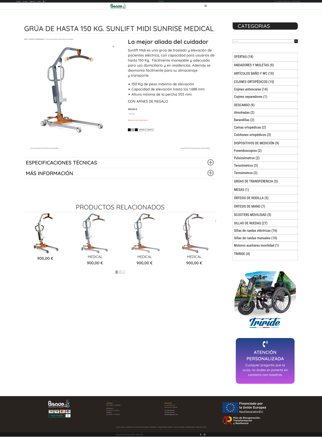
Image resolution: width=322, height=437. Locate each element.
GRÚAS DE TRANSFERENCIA (37, 39)
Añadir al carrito (146, 130)
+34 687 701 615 (169, 412)
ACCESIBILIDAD (190, 427)
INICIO (26, 39)
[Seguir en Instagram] (204, 434)
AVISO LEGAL (120, 427)
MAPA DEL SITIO (201, 427)
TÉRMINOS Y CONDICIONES (158, 427)
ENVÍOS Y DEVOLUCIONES (176, 427)
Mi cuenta (25, 1)
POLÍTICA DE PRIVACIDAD (141, 427)
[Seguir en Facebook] (200, 434)
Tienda (39, 1)
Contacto (18, 1)
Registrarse (32, 1)
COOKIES (128, 427)
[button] (113, 46)
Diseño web (139, 434)
